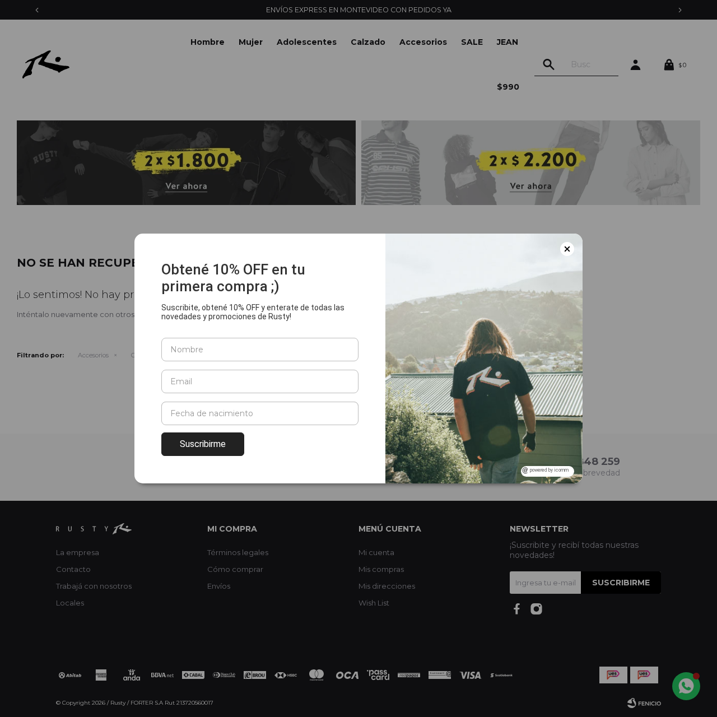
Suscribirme (203, 444)
